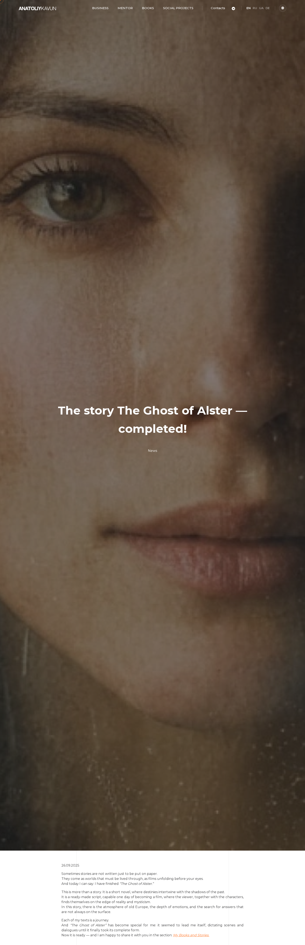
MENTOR (125, 8)
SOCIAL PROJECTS (178, 8)
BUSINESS (100, 8)
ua (261, 8)
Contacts (218, 8)
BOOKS (148, 8)
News (152, 451)
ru (255, 8)
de (268, 8)
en (248, 8)
